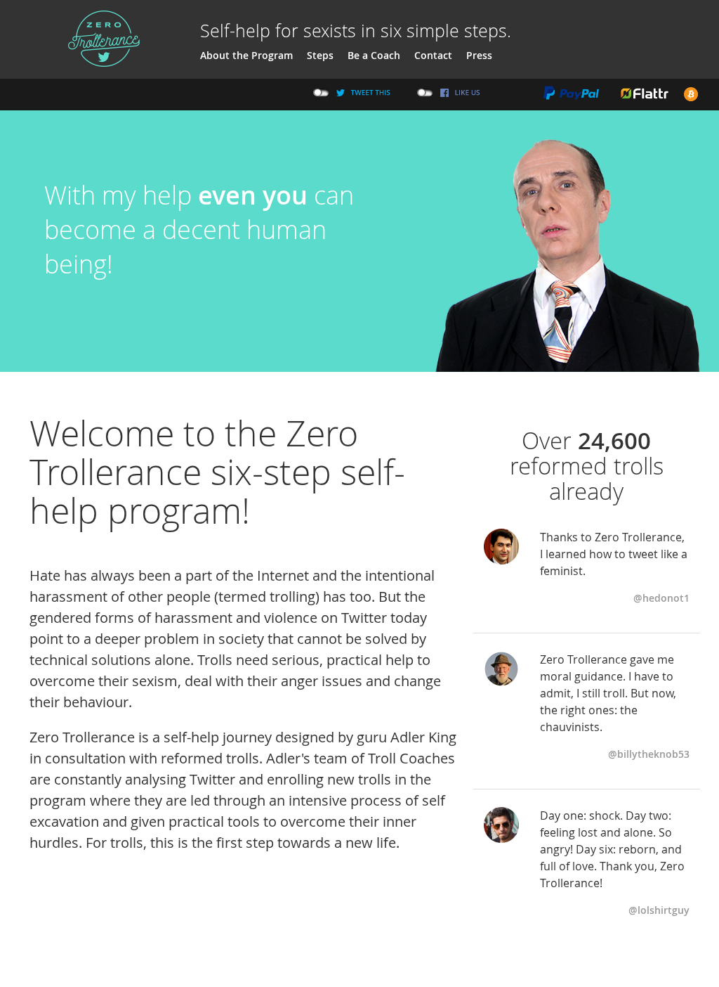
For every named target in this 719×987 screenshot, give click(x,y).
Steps (320, 55)
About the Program (246, 55)
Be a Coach (374, 55)
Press (479, 55)
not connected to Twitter (321, 93)
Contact (433, 55)
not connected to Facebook (425, 93)
